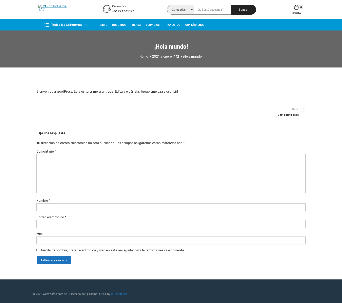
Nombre (43, 200)
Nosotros (119, 24)
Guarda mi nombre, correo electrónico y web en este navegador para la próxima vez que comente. (112, 250)
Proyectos (172, 24)
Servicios (153, 24)
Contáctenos (194, 24)
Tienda (136, 24)
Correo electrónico (51, 217)
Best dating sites (288, 112)
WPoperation (119, 294)
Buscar (243, 9)
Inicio (103, 24)
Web (39, 234)
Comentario (46, 151)
